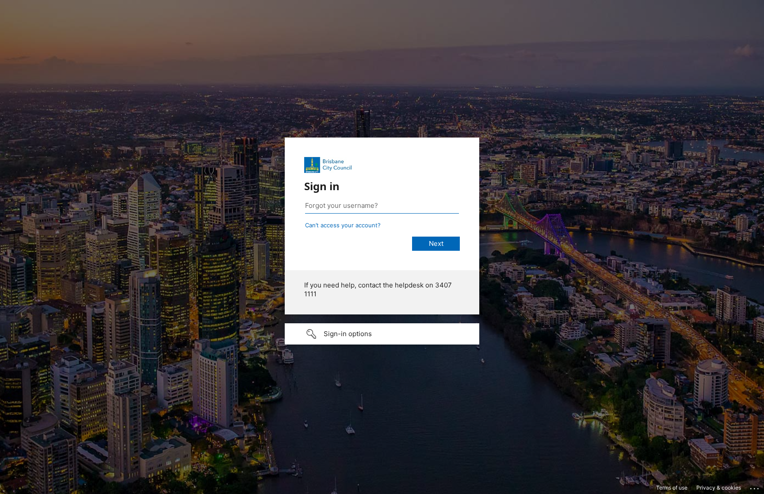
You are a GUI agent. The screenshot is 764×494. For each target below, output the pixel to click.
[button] (382, 334)
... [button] (755, 486)
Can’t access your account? (343, 225)
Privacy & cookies (718, 487)
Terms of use (672, 487)
